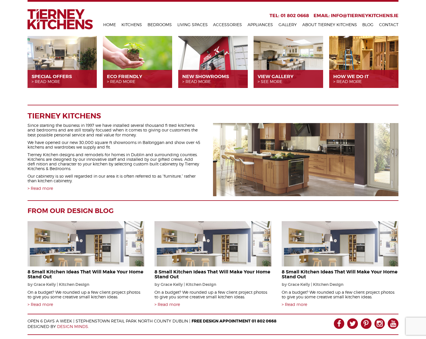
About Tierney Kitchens (329, 24)
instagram (379, 323)
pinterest (366, 323)
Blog (368, 24)
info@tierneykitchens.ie (364, 15)
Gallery (287, 24)
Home (109, 24)
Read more (47, 81)
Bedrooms (160, 24)
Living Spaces (192, 24)
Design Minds (72, 326)
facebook (339, 323)
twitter (352, 323)
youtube (393, 323)
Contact (388, 24)
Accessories (227, 24)
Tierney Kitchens (60, 19)
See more (271, 81)
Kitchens (131, 24)
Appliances (260, 24)
